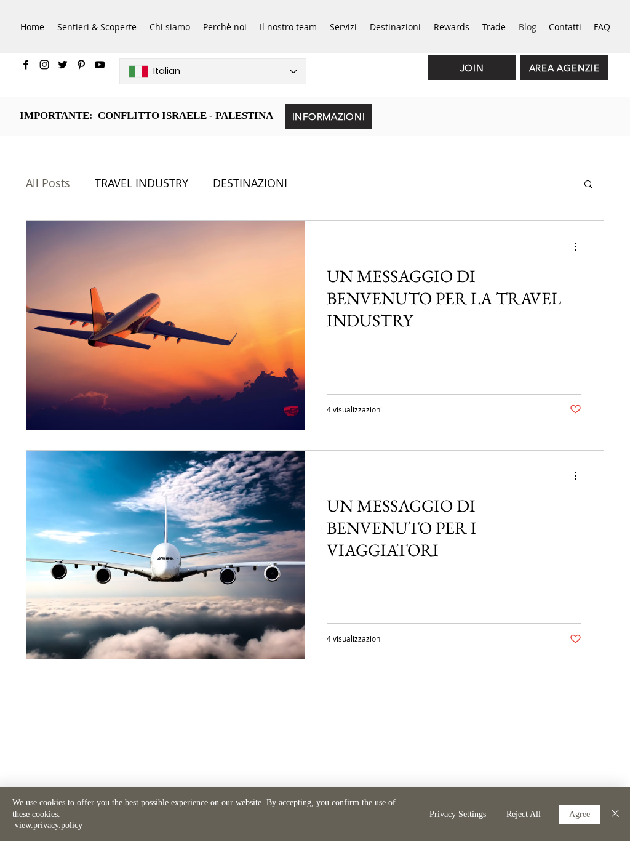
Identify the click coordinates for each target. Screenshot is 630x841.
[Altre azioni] (579, 246)
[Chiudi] (615, 814)
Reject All (523, 814)
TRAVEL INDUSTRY (141, 182)
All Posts (48, 182)
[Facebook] (26, 64)
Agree (579, 814)
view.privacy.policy (48, 825)
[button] (588, 185)
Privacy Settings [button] (457, 814)
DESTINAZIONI (250, 182)
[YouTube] (100, 64)
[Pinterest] (81, 64)
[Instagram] (44, 64)
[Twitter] (63, 64)
